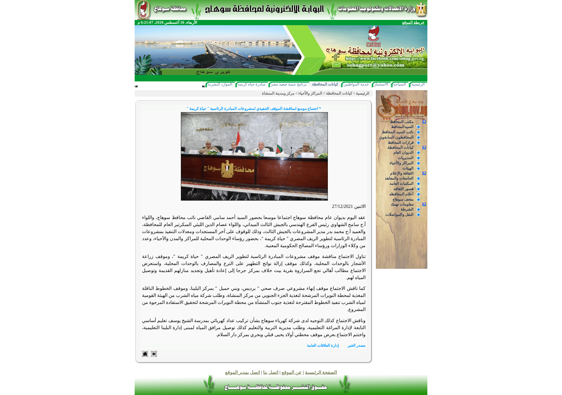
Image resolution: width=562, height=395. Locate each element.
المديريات (406, 157)
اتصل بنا (270, 372)
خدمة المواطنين (356, 84)
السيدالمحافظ (402, 126)
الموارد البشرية (220, 84)
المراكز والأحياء (402, 163)
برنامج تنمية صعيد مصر (289, 84)
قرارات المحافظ (401, 142)
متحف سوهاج (403, 199)
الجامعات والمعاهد (399, 178)
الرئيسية (418, 84)
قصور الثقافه (403, 189)
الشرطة (407, 209)
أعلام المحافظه (401, 194)
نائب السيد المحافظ (398, 132)
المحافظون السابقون (396, 137)
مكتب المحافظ (402, 121)
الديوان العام (403, 152)
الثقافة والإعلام (402, 173)
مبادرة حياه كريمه (251, 84)
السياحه (399, 84)
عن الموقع (292, 372)
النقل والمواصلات (399, 214)
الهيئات (408, 168)
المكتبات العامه (402, 183)
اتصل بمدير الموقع (242, 372)
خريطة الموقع (413, 22)
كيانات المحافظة (325, 84)
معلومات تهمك (402, 204)
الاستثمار (381, 84)
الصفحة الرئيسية (321, 372)
